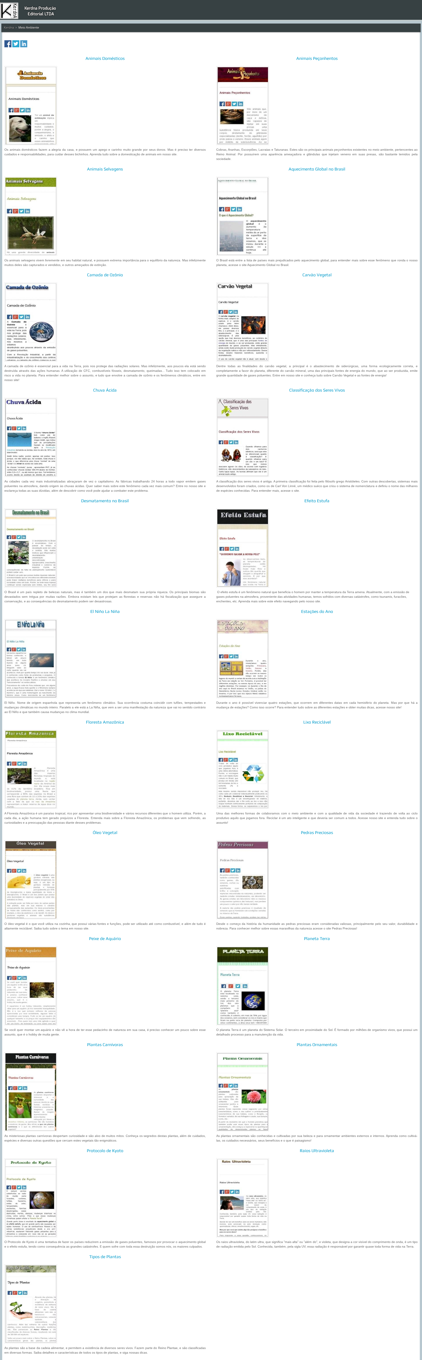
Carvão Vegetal (317, 274)
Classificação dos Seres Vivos (317, 390)
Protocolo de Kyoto (105, 1150)
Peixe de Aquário (105, 938)
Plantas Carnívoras (105, 1044)
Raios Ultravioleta (317, 1150)
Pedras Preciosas (317, 832)
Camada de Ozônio (105, 274)
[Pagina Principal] (31, 10)
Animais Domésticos (105, 58)
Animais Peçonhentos (317, 58)
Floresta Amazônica (105, 722)
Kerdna (9, 27)
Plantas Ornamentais (317, 1044)
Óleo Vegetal (105, 832)
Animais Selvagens (105, 169)
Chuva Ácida (105, 390)
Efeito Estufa (316, 500)
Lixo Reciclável (317, 722)
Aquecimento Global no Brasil (317, 169)
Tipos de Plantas (105, 1256)
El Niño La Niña (105, 611)
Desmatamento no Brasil (105, 500)
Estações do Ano (317, 611)
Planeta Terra (317, 938)
